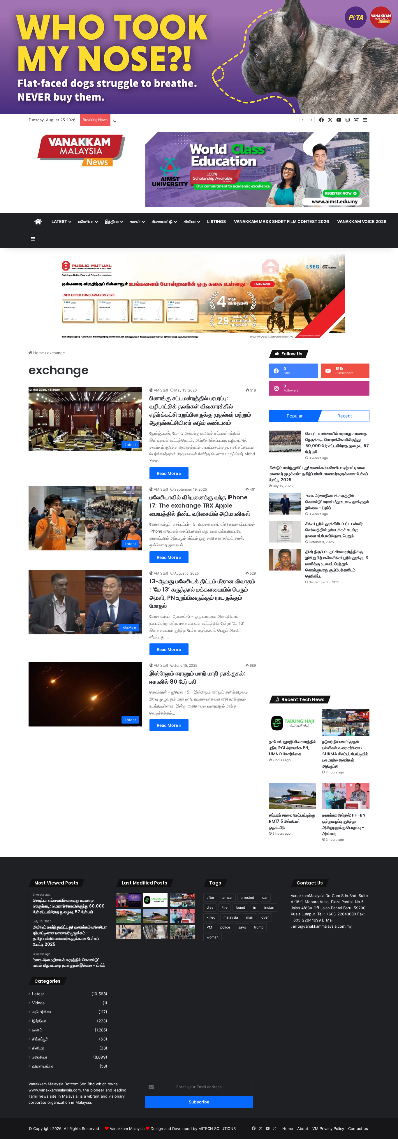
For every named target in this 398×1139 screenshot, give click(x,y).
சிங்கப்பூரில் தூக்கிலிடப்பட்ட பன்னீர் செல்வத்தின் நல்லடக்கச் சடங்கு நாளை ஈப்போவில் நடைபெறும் (334, 530)
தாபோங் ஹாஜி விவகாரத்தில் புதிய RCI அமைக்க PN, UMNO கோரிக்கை (292, 748)
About (302, 1128)
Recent (344, 416)
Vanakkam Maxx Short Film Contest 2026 (281, 221)
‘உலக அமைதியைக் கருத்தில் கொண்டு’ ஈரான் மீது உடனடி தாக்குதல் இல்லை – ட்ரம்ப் (337, 502)
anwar (227, 897)
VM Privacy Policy (328, 1128)
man (249, 917)
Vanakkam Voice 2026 (361, 221)
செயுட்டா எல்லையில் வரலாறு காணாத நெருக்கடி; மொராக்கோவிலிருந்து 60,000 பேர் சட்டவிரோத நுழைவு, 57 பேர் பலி (337, 443)
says (242, 927)
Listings (216, 221)
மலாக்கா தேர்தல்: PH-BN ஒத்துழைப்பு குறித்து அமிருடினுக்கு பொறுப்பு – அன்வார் (343, 824)
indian (269, 907)
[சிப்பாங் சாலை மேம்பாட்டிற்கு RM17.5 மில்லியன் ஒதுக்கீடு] (292, 796)
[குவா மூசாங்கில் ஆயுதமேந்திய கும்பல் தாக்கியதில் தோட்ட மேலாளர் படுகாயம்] (128, 932)
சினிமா (190, 221)
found (240, 907)
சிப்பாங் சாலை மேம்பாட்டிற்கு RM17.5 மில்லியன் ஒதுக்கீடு (292, 821)
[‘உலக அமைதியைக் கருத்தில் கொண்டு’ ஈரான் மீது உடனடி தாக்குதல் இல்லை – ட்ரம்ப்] (285, 504)
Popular (295, 416)
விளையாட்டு (162, 221)
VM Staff (161, 390)
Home (38, 352)
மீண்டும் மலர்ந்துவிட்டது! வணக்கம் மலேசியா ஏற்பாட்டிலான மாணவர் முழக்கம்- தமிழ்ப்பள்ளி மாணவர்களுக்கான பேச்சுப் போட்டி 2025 (318, 474)
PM (209, 927)
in (254, 907)
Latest (59, 221)
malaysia (230, 917)
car (264, 897)
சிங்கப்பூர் (40, 1039)
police (225, 927)
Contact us (358, 1128)
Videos (38, 1003)
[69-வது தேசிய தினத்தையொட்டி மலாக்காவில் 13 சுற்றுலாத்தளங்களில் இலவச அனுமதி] (128, 916)
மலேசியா (86, 221)
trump (258, 927)
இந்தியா (112, 221)
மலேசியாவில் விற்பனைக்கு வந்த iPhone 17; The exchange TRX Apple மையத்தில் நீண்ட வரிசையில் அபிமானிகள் (199, 505)
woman (213, 937)
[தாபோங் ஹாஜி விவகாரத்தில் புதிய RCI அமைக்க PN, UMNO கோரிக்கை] (292, 722)
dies (210, 907)
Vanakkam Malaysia (128, 1128)
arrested (247, 897)
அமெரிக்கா (41, 1012)
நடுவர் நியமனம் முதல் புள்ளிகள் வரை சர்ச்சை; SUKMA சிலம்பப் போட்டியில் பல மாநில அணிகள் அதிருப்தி (196, 119)
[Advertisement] (319, 640)
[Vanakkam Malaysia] (82, 150)
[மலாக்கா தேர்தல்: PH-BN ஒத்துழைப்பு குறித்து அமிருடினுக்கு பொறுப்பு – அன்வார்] (345, 796)
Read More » (169, 473)
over (265, 917)
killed (211, 917)
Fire (224, 907)
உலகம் (135, 221)
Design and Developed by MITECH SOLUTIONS (193, 1128)
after (210, 897)
